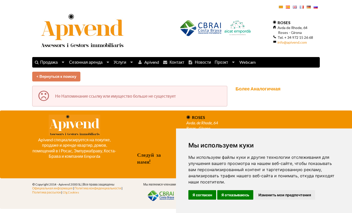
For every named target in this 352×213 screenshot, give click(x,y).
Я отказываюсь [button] (235, 195)
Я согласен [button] (202, 195)
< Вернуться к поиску (56, 76)
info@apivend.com (292, 42)
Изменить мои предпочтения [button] (284, 195)
